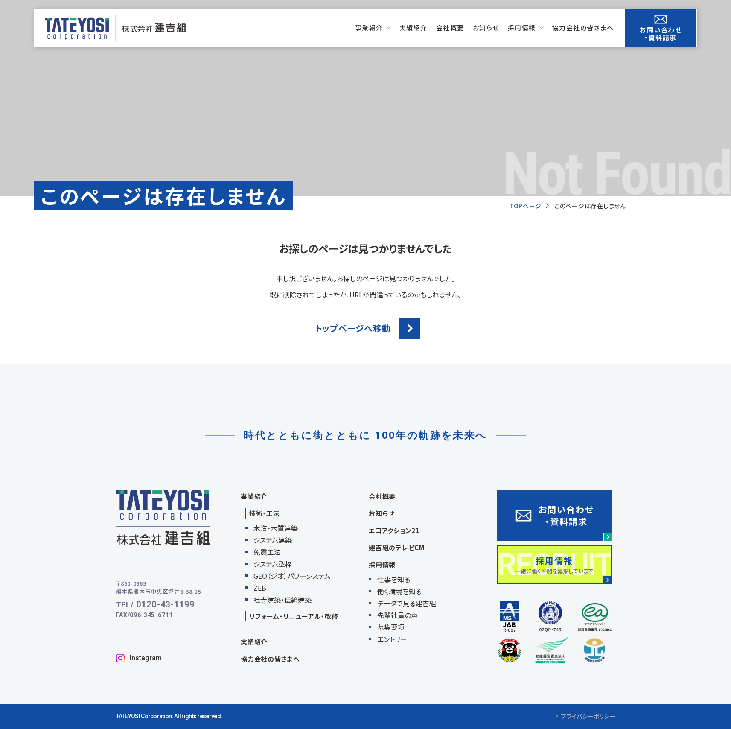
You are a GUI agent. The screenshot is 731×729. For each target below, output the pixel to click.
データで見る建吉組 (406, 603)
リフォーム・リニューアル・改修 (293, 616)
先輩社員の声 (397, 615)
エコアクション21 (394, 530)
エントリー (392, 639)
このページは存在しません (590, 205)
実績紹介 (254, 641)
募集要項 (391, 627)
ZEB (259, 588)
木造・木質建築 (275, 528)
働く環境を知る (399, 591)
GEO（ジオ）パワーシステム (292, 576)
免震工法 (267, 552)
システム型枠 (272, 564)
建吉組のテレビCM (397, 547)
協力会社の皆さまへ (270, 658)
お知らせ (381, 513)
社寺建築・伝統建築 (282, 600)
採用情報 (382, 564)
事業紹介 (254, 496)
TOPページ (525, 205)
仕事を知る (393, 579)
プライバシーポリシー (588, 716)
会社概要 (382, 496)
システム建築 (272, 540)
